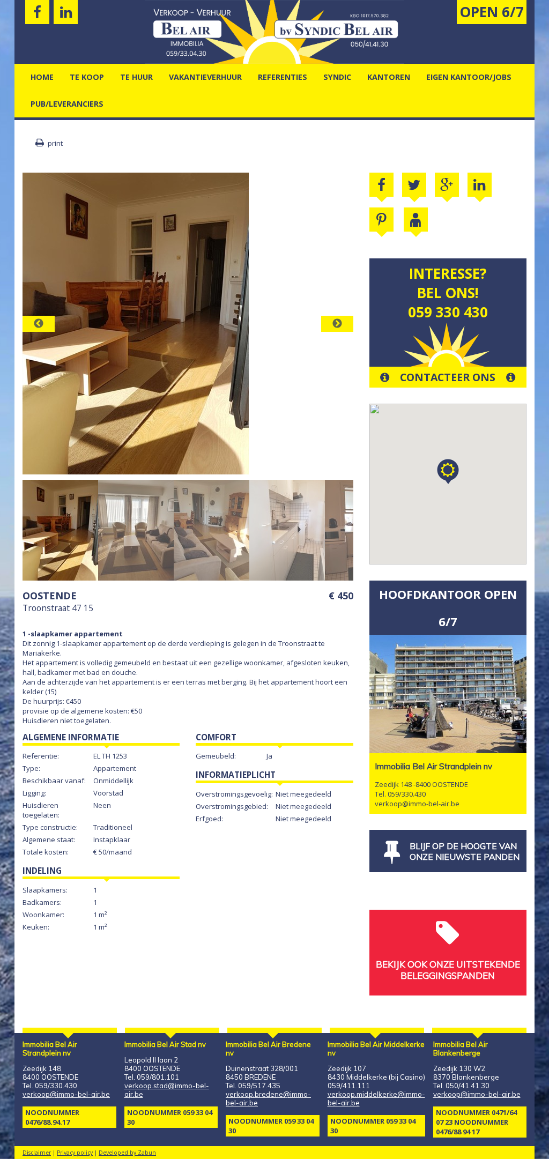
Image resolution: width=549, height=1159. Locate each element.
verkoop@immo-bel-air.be (417, 803)
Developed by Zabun (127, 1152)
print (54, 143)
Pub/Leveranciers (67, 104)
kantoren (388, 77)
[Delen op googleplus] (447, 185)
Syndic (337, 77)
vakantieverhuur (205, 77)
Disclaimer (37, 1152)
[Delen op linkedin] (480, 185)
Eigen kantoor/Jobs (468, 77)
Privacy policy (75, 1152)
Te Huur (136, 77)
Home (42, 77)
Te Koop (87, 77)
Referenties (282, 77)
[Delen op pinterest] (381, 219)
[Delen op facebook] (381, 185)
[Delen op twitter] (414, 185)
